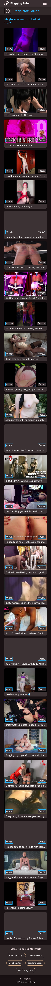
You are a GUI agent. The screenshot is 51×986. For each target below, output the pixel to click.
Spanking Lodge (35, 963)
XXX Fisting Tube (25, 970)
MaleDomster (15, 963)
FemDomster (36, 955)
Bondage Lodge (16, 955)
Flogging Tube (20, 3)
